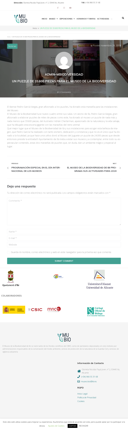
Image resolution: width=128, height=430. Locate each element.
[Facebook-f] (58, 8)
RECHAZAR (83, 425)
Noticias (12, 46)
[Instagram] (64, 8)
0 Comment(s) (65, 92)
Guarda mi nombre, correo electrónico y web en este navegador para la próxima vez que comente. (61, 252)
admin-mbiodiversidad (64, 74)
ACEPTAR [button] (72, 426)
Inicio (35, 28)
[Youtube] (70, 8)
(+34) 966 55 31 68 (92, 2)
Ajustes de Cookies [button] (56, 425)
